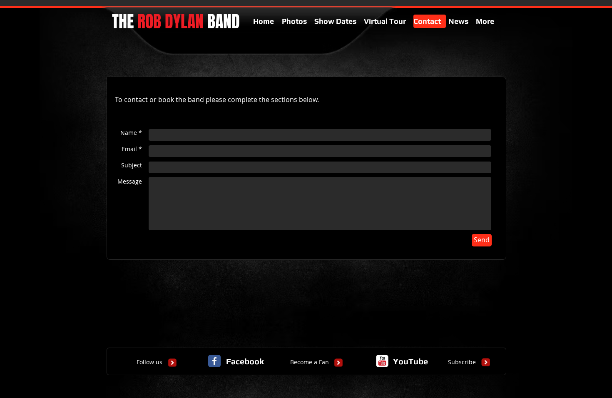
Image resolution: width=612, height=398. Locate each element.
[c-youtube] (382, 361)
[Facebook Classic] (214, 361)
